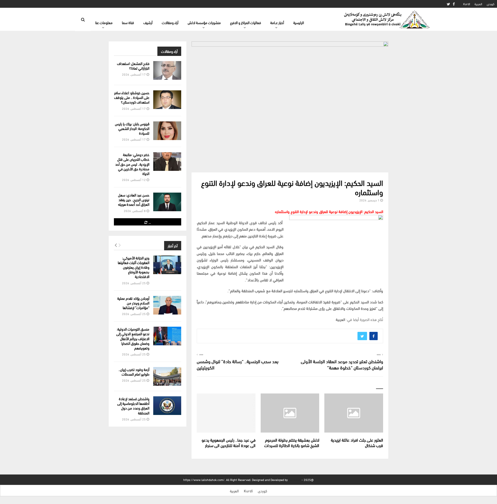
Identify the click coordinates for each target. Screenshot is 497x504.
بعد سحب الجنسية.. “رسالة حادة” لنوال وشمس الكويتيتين (238, 364)
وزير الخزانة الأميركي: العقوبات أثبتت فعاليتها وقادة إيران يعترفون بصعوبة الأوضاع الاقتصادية (133, 267)
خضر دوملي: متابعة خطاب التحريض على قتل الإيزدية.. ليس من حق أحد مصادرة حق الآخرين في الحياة (132, 164)
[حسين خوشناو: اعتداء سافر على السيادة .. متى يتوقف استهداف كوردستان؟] (167, 99)
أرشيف (147, 22)
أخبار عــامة (277, 22)
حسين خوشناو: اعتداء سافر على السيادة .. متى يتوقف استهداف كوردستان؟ (131, 97)
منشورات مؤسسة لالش (204, 22)
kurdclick (295, 479)
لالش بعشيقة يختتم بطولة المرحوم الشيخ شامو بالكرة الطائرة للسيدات (291, 442)
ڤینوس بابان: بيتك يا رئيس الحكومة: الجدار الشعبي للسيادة (132, 128)
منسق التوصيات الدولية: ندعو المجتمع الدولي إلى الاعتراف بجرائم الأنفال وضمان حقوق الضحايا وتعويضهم (132, 338)
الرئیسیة (298, 22)
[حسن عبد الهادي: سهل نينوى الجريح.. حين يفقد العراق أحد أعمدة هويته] (167, 202)
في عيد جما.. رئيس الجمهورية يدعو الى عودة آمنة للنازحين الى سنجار (228, 442)
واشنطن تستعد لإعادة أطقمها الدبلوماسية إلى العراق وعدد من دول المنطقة (133, 405)
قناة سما (128, 22)
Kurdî (466, 4)
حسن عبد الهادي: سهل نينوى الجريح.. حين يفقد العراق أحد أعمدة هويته (133, 199)
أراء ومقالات (170, 22)
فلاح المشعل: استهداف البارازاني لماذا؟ (133, 66)
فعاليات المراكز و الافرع (245, 22)
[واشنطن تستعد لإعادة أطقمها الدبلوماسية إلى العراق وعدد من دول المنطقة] (167, 405)
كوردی (490, 4)
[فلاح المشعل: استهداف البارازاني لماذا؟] (167, 70)
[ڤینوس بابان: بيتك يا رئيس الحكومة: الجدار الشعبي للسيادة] (167, 130)
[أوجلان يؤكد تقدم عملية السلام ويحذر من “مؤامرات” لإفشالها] (167, 305)
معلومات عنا (104, 22)
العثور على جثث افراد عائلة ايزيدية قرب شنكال (357, 442)
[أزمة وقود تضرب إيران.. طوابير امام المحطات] (167, 376)
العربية (478, 4)
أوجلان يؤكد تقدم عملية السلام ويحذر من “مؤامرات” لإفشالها (133, 302)
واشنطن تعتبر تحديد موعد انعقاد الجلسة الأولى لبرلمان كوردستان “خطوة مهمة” (342, 364)
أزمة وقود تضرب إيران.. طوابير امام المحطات (134, 372)
